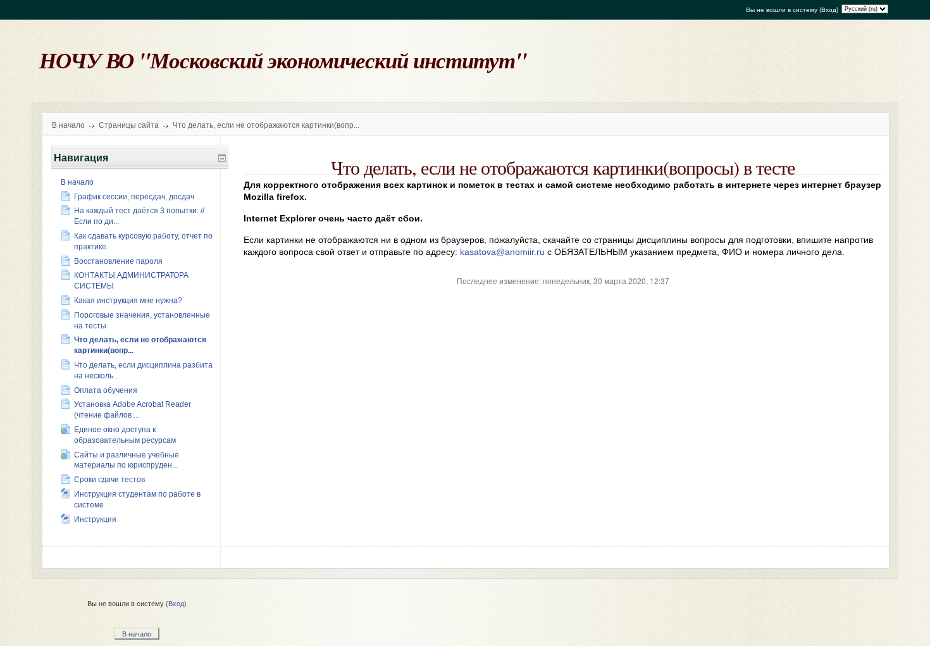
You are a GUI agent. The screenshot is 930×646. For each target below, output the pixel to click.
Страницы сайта (129, 125)
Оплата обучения (105, 390)
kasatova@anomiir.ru (502, 252)
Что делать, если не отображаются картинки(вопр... (266, 125)
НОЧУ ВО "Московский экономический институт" (282, 59)
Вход (828, 9)
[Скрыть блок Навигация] (222, 158)
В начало (68, 125)
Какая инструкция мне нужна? (128, 300)
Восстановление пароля (118, 261)
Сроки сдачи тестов (109, 479)
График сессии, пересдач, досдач (134, 196)
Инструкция (95, 519)
